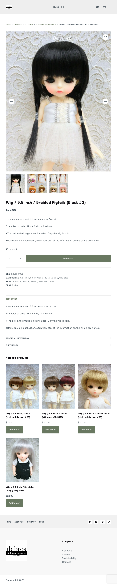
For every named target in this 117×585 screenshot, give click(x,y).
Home (8, 522)
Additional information (17, 338)
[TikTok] (109, 522)
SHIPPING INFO (12, 345)
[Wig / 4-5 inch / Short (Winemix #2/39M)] (58, 386)
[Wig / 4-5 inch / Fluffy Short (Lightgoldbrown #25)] (94, 386)
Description (11, 299)
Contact (31, 522)
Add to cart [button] (14, 429)
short (34, 281)
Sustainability (69, 558)
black (26, 281)
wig (56, 278)
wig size (63, 278)
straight (44, 281)
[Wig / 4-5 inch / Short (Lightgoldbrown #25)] (22, 386)
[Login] (97, 7)
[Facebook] (90, 522)
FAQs (41, 522)
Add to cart (68, 258)
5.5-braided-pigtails (41, 278)
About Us (19, 522)
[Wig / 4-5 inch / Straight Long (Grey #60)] (22, 460)
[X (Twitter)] (96, 522)
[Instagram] (102, 522)
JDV (16, 285)
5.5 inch (24, 278)
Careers (66, 554)
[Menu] (110, 7)
